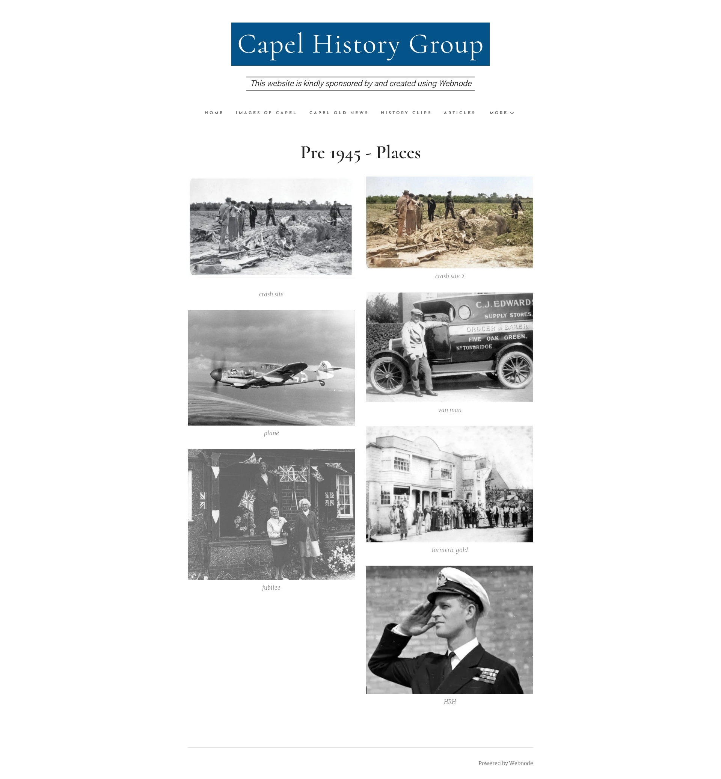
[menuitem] (217, 113)
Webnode (521, 763)
